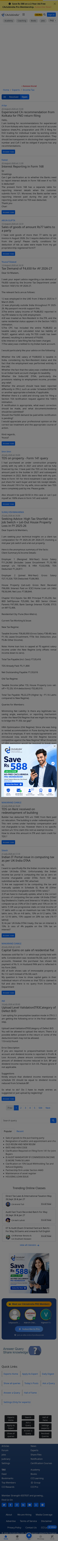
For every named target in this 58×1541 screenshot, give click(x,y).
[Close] (54, 746)
